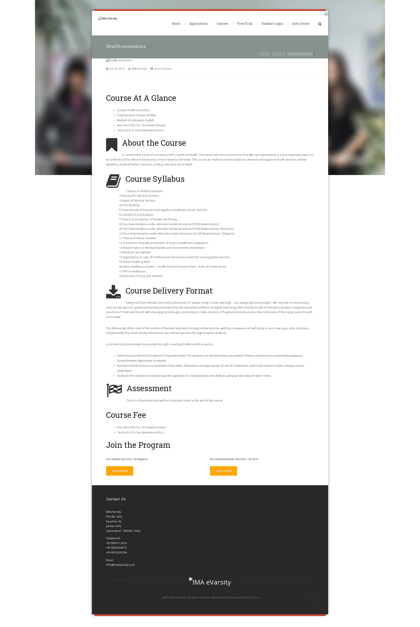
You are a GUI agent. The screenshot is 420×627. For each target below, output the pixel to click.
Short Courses (163, 68)
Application (198, 23)
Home (265, 54)
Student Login (272, 23)
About (176, 23)
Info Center (301, 23)
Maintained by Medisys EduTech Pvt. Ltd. (236, 597)
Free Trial (245, 23)
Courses (222, 23)
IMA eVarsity (139, 68)
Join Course (119, 471)
